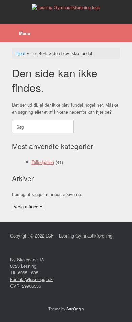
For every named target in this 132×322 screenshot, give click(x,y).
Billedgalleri (43, 162)
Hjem (20, 53)
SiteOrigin (75, 308)
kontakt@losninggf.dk (31, 279)
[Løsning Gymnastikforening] (66, 7)
